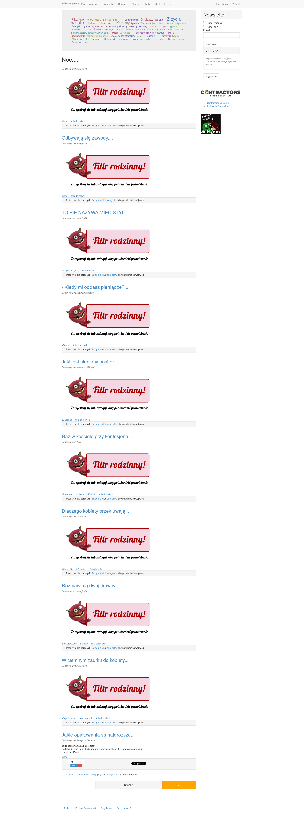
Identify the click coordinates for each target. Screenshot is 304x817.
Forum (167, 4)
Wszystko (109, 4)
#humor (152, 26)
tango (181, 39)
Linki (157, 4)
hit (87, 39)
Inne (65, 121)
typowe (95, 26)
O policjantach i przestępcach (77, 718)
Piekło (67, 808)
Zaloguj (236, 4)
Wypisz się (211, 76)
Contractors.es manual (218, 102)
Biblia (171, 32)
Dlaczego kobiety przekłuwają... (95, 510)
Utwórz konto (221, 4)
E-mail (207, 30)
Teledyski (76, 26)
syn (86, 42)
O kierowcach (70, 643)
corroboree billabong (97, 35)
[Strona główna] (71, 3)
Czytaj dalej (67, 774)
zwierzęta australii (114, 29)
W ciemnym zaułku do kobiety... (95, 660)
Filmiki (147, 4)
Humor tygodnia (214, 22)
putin (165, 26)
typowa (173, 26)
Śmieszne (98, 29)
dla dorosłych (78, 121)
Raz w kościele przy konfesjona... (97, 436)
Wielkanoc (125, 32)
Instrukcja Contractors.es (219, 106)
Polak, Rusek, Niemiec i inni (101, 19)
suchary (151, 35)
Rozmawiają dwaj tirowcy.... (91, 585)
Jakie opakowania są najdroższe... (98, 734)
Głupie (66, 345)
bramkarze (124, 39)
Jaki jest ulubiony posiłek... (90, 361)
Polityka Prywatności (85, 808)
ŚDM (138, 35)
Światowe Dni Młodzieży (123, 35)
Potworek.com (90, 4)
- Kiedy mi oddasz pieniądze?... (95, 286)
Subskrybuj (211, 43)
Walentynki (77, 39)
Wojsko (159, 19)
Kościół (91, 494)
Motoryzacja (110, 39)
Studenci (92, 23)
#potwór (135, 23)
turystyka (166, 35)
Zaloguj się (97, 125)
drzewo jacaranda (141, 39)
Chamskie (68, 568)
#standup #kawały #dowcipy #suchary (128, 26)
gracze (87, 26)
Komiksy (123, 22)
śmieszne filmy (143, 32)
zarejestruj (112, 125)
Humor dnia (212, 26)
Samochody (96, 39)
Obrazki (135, 4)
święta (115, 32)
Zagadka (67, 419)
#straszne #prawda (176, 23)
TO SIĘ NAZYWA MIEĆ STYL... (95, 212)
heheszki (76, 29)
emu (90, 29)
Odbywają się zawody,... (87, 137)
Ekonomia (77, 42)
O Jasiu (80, 494)
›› (179, 784)
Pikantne (67, 494)
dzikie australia (131, 29)
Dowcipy (122, 4)
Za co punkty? (124, 808)
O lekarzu (147, 19)
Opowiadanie (131, 19)
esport (104, 26)
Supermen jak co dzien (152, 23)
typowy (175, 35)
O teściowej (104, 23)
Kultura (171, 39)
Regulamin (106, 808)
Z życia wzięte (70, 270)
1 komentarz (82, 774)
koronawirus (158, 32)
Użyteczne (161, 39)
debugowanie (78, 35)
